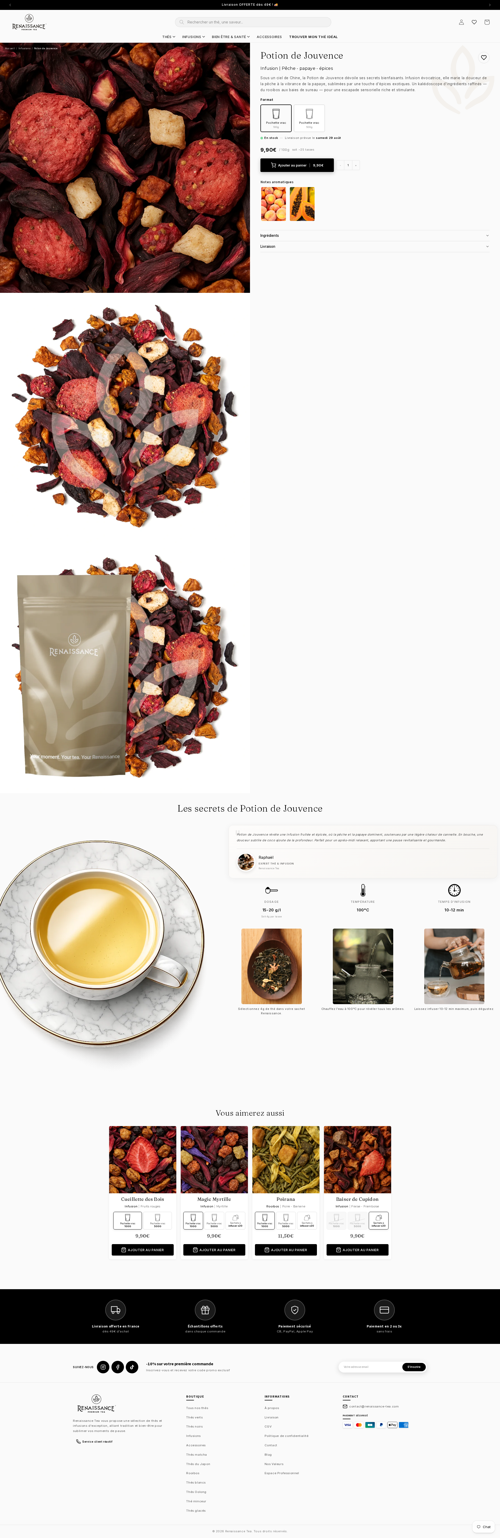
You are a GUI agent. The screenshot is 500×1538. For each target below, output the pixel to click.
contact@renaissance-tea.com (374, 1406)
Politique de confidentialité (287, 1436)
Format (266, 100)
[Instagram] (103, 1367)
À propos (272, 1408)
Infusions (24, 48)
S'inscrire (414, 1367)
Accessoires (196, 1445)
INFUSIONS (191, 37)
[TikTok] (132, 1367)
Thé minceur (196, 1501)
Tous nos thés (197, 1408)
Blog (268, 1454)
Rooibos (192, 1473)
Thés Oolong (196, 1492)
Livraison (272, 1417)
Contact (271, 1445)
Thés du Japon (198, 1464)
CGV (268, 1426)
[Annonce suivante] (490, 5)
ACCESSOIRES (269, 37)
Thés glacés (196, 1510)
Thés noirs (194, 1426)
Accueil (10, 48)
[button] (487, 22)
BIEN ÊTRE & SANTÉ (229, 37)
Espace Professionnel (282, 1473)
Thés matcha (196, 1454)
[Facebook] (117, 1367)
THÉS (167, 37)
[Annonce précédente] (10, 5)
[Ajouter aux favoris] (484, 57)
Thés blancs (196, 1482)
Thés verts (194, 1417)
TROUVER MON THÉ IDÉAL (313, 37)
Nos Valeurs (274, 1464)
